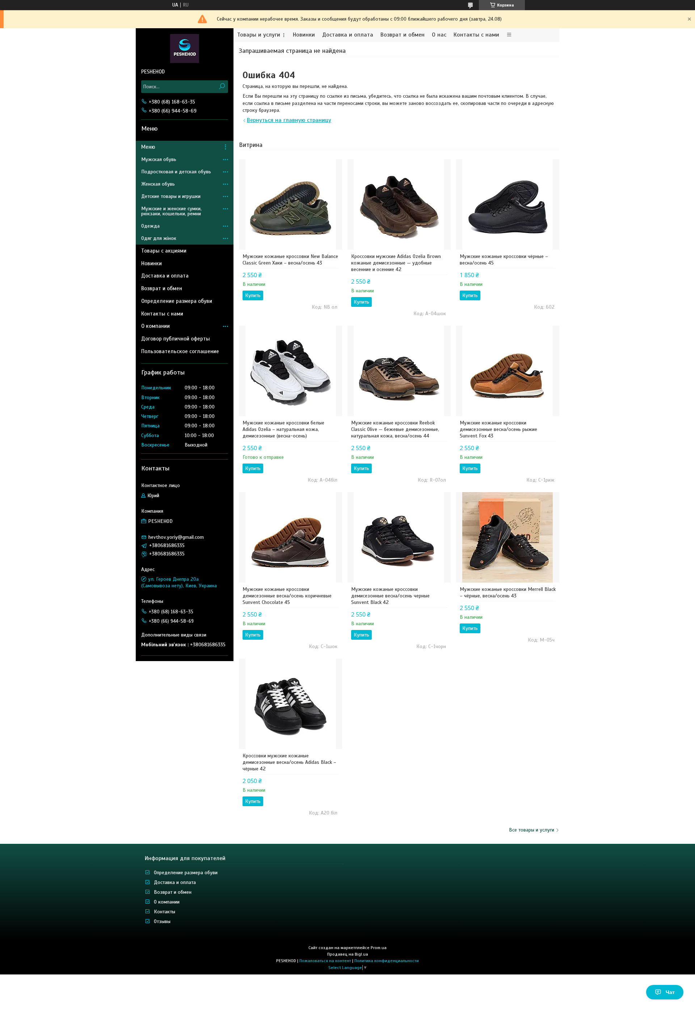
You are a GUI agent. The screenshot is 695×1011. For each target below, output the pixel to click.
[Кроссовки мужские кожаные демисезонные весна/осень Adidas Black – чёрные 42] (290, 704)
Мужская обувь (158, 159)
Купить (253, 295)
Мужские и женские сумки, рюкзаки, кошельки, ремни (171, 211)
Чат (670, 992)
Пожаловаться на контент (325, 960)
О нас (439, 35)
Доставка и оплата (347, 35)
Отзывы (162, 921)
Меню (148, 147)
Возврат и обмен (402, 35)
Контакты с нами (476, 35)
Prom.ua (379, 947)
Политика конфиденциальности (386, 960)
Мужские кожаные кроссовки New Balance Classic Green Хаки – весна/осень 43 (290, 259)
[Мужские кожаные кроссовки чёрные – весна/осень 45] (507, 204)
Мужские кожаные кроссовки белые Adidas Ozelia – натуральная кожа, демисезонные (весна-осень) (283, 429)
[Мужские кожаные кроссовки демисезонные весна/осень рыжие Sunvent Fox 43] (507, 371)
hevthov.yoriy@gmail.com (176, 537)
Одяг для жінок (158, 238)
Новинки (304, 35)
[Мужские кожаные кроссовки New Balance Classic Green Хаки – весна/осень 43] (290, 204)
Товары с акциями (163, 251)
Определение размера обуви (176, 301)
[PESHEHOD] (184, 48)
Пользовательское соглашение (180, 351)
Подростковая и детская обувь (176, 172)
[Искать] (221, 86)
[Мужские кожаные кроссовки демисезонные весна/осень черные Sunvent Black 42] (399, 537)
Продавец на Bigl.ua (347, 954)
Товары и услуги (258, 35)
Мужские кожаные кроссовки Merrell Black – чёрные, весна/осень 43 (508, 592)
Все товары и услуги (531, 830)
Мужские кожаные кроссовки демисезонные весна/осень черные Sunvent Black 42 (390, 595)
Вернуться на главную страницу (289, 120)
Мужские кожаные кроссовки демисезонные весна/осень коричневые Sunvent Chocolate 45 (287, 595)
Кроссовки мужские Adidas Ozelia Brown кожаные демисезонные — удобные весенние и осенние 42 (396, 262)
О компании (155, 326)
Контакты (164, 912)
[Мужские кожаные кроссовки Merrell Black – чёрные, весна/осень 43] (507, 537)
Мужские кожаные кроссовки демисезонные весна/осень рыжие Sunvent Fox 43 (498, 429)
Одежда (150, 226)
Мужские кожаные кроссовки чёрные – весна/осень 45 (504, 259)
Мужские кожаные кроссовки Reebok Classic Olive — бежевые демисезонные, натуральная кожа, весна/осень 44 (395, 429)
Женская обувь (158, 184)
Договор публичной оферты (175, 338)
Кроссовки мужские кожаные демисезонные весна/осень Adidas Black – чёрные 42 (289, 762)
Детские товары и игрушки (171, 196)
